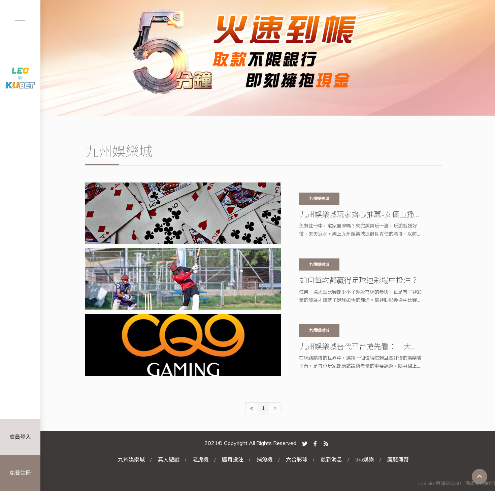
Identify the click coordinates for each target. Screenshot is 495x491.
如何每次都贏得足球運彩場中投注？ (359, 280)
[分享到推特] (304, 443)
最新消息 (331, 459)
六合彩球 (296, 459)
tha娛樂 (364, 459)
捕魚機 (265, 459)
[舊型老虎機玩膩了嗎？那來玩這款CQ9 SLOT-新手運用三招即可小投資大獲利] (247, 58)
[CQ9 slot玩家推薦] (20, 77)
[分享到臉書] (315, 443)
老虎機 (201, 459)
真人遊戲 (168, 459)
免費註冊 (20, 472)
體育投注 (232, 459)
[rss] (326, 443)
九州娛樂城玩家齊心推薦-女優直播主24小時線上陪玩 (361, 214)
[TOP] (479, 476)
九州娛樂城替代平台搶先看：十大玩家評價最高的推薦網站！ (359, 346)
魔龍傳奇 (398, 459)
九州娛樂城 (131, 459)
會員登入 (20, 437)
